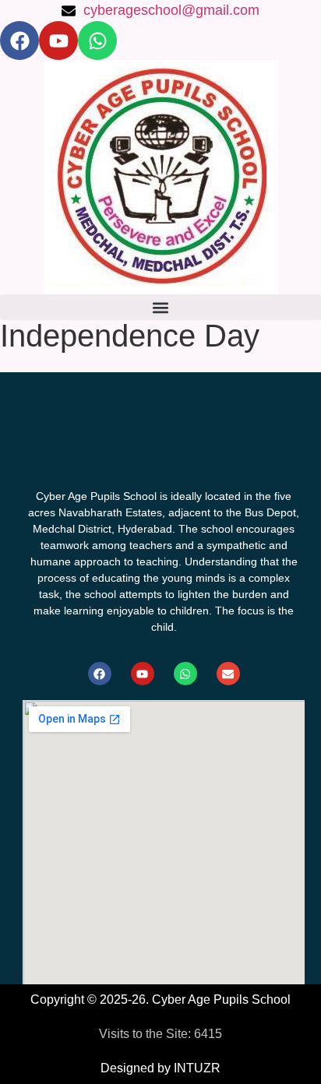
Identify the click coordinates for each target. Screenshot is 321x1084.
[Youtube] (58, 40)
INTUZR (197, 1068)
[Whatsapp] (97, 40)
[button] (160, 307)
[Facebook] (19, 40)
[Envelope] (228, 673)
